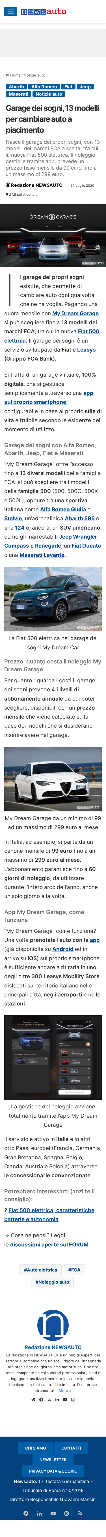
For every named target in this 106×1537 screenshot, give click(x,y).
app (95, 940)
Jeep (85, 86)
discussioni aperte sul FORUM (49, 1244)
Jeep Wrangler (78, 537)
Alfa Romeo (44, 86)
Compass (16, 546)
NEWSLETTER (53, 1459)
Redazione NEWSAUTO (37, 185)
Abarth (16, 86)
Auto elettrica (42, 1270)
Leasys (86, 349)
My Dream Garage (75, 313)
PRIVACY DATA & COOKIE (53, 1471)
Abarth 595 (80, 518)
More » (65, 1390)
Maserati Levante (42, 555)
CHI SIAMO (35, 1448)
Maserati (18, 94)
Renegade (48, 546)
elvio (16, 518)
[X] (49, 1399)
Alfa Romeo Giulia (63, 509)
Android (62, 949)
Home (15, 75)
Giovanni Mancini (78, 1499)
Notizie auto (34, 75)
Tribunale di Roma (41, 1490)
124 (20, 528)
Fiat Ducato (86, 546)
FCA (76, 1270)
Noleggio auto (53, 1282)
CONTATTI (71, 1448)
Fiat (68, 86)
